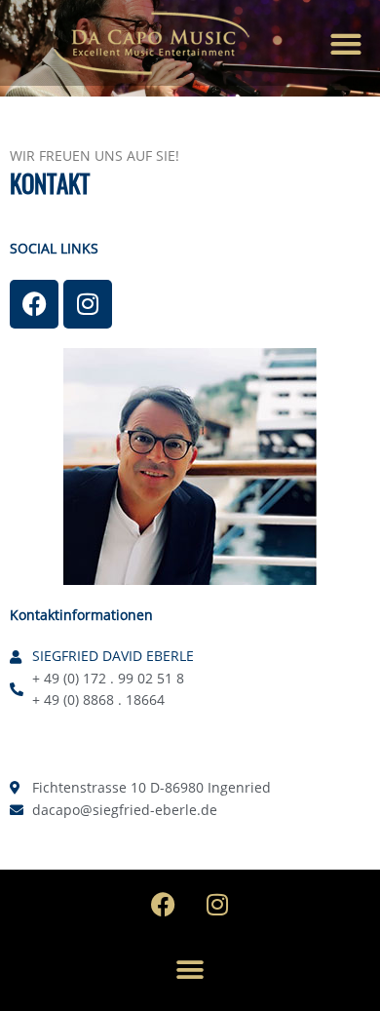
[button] (345, 43)
